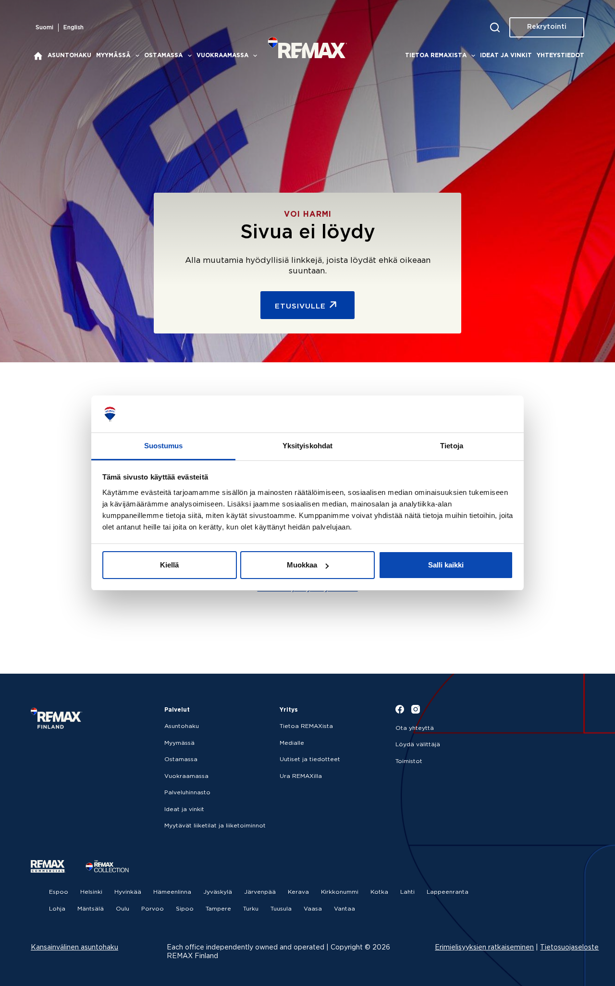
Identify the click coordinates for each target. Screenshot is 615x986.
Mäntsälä (90, 909)
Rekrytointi (546, 27)
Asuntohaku (69, 55)
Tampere (218, 909)
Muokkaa (302, 565)
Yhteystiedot (560, 55)
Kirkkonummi (339, 892)
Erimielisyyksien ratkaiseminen (484, 947)
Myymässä (113, 55)
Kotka (379, 892)
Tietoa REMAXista (436, 55)
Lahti (407, 892)
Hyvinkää (127, 892)
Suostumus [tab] (163, 446)
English (73, 27)
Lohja (57, 909)
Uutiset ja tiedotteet (310, 759)
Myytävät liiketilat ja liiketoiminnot (215, 825)
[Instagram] (415, 709)
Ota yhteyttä (414, 728)
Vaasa (313, 909)
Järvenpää (260, 892)
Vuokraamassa (222, 55)
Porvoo (152, 909)
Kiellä (169, 565)
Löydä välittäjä (417, 744)
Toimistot (408, 761)
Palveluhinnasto (187, 792)
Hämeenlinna (172, 892)
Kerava (298, 892)
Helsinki (91, 892)
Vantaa (344, 909)
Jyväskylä (217, 892)
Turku (250, 909)
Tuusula (281, 909)
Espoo (58, 892)
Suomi (44, 27)
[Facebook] (399, 709)
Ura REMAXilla (301, 776)
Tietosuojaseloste (569, 947)
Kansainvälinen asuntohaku (74, 947)
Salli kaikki (446, 565)
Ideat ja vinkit (506, 55)
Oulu (122, 909)
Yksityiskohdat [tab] (307, 446)
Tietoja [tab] (451, 446)
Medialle (292, 743)
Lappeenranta (447, 892)
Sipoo (185, 909)
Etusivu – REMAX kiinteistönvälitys (38, 56)
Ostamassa (163, 55)
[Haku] (495, 27)
